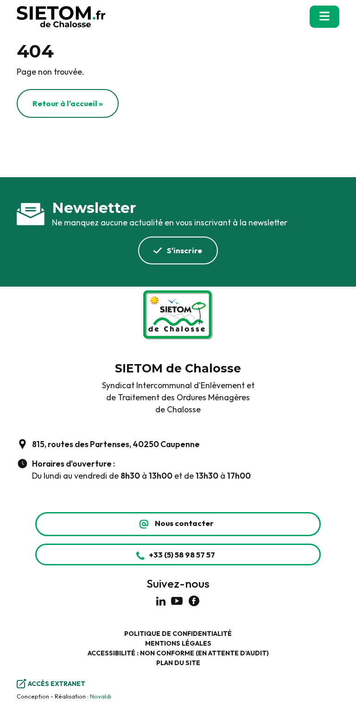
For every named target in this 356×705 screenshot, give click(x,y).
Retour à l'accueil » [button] (67, 103)
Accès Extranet (56, 683)
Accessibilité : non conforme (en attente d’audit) (178, 653)
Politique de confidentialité (178, 633)
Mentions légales (178, 643)
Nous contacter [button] (184, 523)
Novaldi (100, 696)
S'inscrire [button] (184, 250)
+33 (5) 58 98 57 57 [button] (182, 554)
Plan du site (178, 663)
